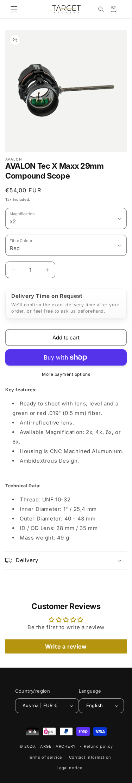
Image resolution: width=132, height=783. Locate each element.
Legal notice (69, 767)
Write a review (66, 646)
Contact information (90, 757)
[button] (14, 9)
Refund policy (98, 746)
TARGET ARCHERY (57, 746)
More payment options (66, 374)
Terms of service (45, 757)
